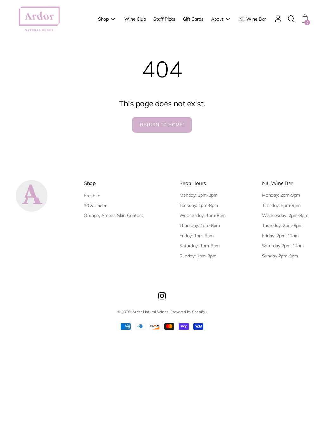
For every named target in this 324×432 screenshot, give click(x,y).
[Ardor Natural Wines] (39, 19)
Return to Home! (162, 124)
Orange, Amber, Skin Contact (113, 215)
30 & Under (95, 205)
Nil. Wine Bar (252, 19)
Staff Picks (164, 19)
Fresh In (92, 196)
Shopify (198, 311)
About (217, 19)
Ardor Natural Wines (150, 311)
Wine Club (135, 19)
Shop (103, 19)
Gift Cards (193, 19)
